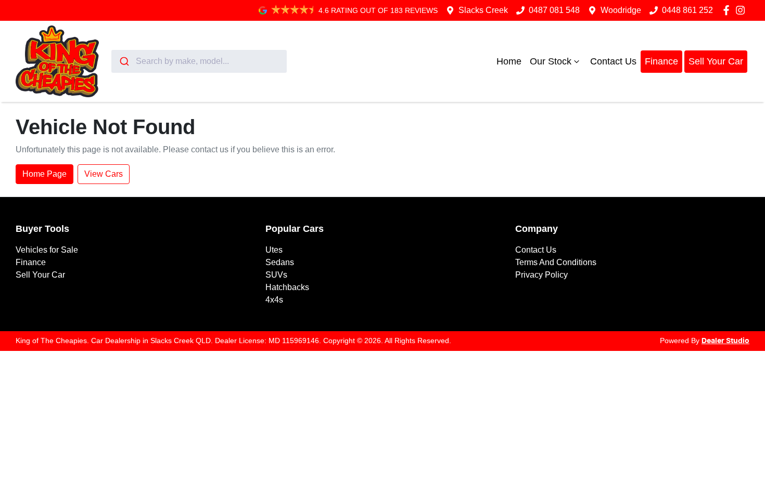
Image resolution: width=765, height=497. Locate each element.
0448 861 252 (687, 10)
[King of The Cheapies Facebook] (728, 10)
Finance (661, 61)
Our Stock (550, 61)
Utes (274, 249)
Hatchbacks (287, 287)
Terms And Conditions (555, 262)
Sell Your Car (715, 61)
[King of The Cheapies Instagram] (742, 10)
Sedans (279, 262)
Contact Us (613, 61)
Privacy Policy (541, 274)
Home (508, 61)
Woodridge (621, 10)
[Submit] (123, 61)
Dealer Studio (725, 341)
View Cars (103, 173)
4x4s (274, 299)
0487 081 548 (554, 10)
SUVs (276, 274)
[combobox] (199, 61)
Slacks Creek (483, 10)
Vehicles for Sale (47, 249)
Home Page (44, 173)
